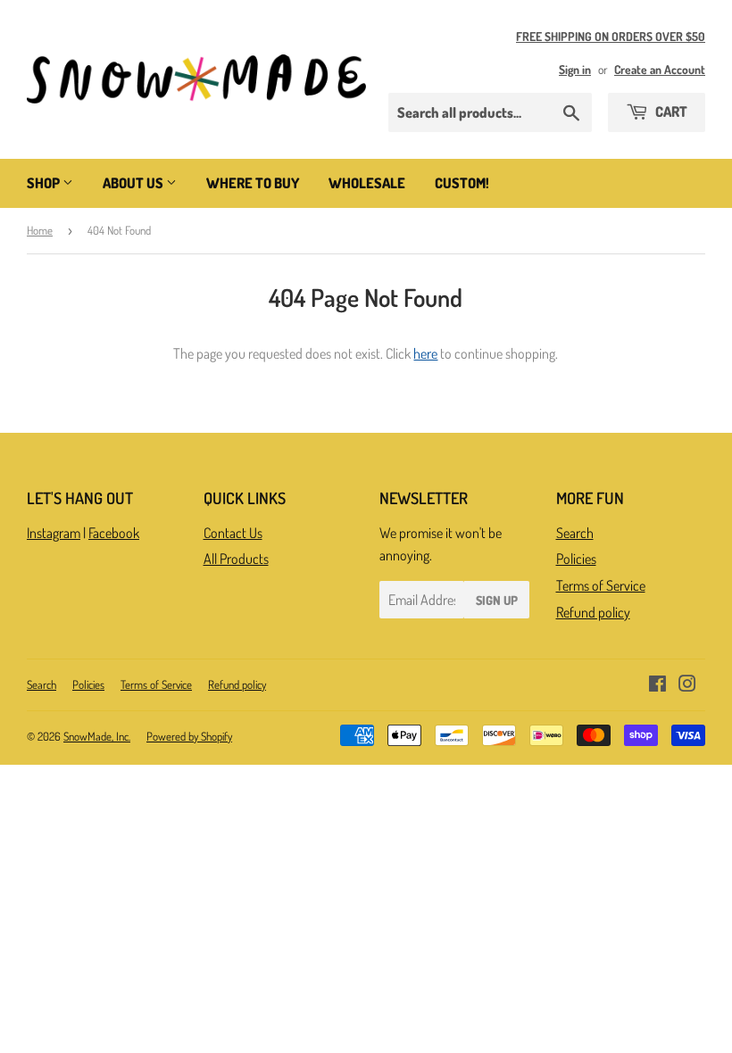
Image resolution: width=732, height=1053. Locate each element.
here (425, 353)
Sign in (575, 69)
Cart (670, 111)
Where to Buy (252, 183)
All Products (236, 559)
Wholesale (367, 183)
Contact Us (233, 533)
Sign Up (497, 600)
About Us (134, 183)
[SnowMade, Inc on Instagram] (687, 685)
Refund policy (593, 612)
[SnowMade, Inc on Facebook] (657, 685)
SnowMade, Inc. (96, 736)
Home (40, 230)
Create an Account (659, 69)
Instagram (53, 533)
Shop (44, 183)
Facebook (113, 533)
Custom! (462, 183)
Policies (576, 559)
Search (575, 533)
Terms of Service (600, 585)
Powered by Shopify (189, 736)
